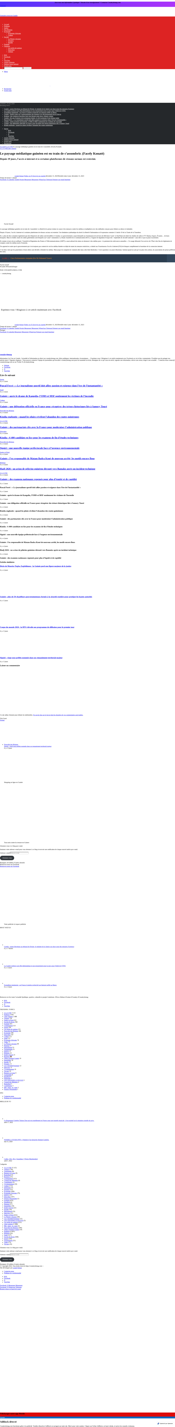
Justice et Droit (5, 452)
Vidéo (6, 1042)
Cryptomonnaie (9, 1069)
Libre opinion (11, 148)
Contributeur (8, 1086)
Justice (6, 28)
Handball (7, 1076)
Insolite (10, 42)
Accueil (6, 24)
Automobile (8, 1075)
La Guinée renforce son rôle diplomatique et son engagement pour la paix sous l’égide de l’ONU (35, 111)
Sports (2, 379)
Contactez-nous (9, 1096)
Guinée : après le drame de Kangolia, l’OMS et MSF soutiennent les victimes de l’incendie (33, 122)
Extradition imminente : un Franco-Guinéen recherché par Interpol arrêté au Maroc (30, 112)
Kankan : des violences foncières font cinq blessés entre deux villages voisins (28, 116)
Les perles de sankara (15, 48)
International (8, 1047)
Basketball (7, 1084)
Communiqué (8, 1025)
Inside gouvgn (8, 1055)
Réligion (2, 463)
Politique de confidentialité (12, 1098)
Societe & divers (9, 1022)
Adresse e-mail (5, 853)
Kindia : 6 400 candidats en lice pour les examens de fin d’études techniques (39, 437)
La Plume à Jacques (14, 39)
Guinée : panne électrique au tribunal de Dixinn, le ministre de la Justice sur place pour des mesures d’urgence (39, 109)
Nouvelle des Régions (7, 411)
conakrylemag (19, 176)
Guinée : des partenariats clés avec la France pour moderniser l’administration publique (46, 427)
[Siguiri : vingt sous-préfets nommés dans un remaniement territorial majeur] (19, 654)
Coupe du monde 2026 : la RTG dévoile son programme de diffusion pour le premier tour (37, 627)
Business (7, 1056)
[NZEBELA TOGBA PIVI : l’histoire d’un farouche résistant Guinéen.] (15, 1138)
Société (6, 37)
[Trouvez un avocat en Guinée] (55, 15)
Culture (10, 35)
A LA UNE (9, 147)
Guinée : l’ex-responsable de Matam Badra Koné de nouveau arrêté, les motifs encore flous (47, 458)
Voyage (6, 1071)
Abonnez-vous (7, 858)
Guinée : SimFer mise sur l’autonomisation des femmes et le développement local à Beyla (32, 114)
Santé (2, 390)
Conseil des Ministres (11, 1082)
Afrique (10, 52)
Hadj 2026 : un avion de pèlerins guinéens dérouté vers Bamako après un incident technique (47, 468)
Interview (7, 1067)
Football (6, 44)
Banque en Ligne (9, 1073)
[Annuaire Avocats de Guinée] (37, 102)
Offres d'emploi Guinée (11, 1058)
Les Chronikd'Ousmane (11, 1066)
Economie (7, 31)
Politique (7, 26)
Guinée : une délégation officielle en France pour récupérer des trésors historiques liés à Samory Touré (36, 123)
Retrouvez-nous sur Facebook (9, 866)
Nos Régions (8, 30)
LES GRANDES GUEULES (13, 1080)
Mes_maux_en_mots (10, 1087)
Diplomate (7, 1078)
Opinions (7, 46)
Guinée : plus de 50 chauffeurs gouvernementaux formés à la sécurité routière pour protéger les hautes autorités (46, 597)
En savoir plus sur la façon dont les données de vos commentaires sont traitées (58, 715)
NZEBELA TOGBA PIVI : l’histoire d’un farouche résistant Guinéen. (26, 1140)
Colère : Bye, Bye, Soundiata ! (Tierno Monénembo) (21, 1159)
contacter (3, 6)
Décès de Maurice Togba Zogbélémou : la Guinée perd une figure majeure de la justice (35, 566)
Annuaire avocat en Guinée (9, 15)
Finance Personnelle (10, 1089)
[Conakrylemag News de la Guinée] (15, 21)
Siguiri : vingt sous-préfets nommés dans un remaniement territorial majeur (31, 658)
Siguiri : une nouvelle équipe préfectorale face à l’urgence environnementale (39, 448)
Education (11, 50)
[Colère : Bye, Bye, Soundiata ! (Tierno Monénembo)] (15, 1157)
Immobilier (7, 1060)
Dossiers (11, 41)
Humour (6, 1046)
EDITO (6, 1051)
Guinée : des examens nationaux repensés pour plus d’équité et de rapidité (38, 479)
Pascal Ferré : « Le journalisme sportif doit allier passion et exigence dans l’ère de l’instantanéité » (35, 120)
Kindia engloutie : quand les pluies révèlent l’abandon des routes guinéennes (28, 125)
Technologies (8, 1049)
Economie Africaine (14, 33)
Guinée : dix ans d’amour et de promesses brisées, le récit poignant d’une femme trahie (31, 118)
